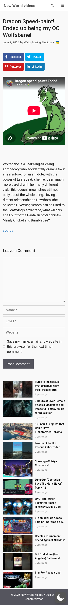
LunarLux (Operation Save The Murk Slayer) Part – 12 (48, 483)
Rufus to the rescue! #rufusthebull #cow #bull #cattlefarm (47, 385)
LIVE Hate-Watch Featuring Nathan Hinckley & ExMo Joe (48, 502)
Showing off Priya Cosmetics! (46, 463)
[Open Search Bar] (52, 5)
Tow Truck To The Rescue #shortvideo (47, 445)
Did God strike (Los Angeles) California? (47, 556)
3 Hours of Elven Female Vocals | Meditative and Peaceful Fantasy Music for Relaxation (50, 406)
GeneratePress (34, 599)
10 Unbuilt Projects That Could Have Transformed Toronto (49, 428)
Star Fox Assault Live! (48, 572)
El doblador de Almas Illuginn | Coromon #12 (49, 519)
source (8, 230)
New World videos (19, 5)
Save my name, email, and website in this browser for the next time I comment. (34, 346)
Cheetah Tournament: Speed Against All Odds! (50, 538)
